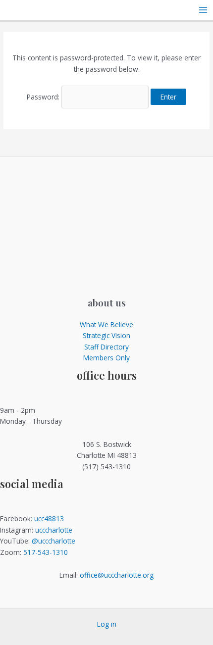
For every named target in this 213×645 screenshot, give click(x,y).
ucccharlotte (53, 530)
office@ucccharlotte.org (117, 575)
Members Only (106, 357)
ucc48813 (49, 518)
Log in (106, 624)
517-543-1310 (45, 552)
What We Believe (106, 324)
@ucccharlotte (53, 541)
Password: (44, 96)
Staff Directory (106, 346)
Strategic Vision (106, 335)
